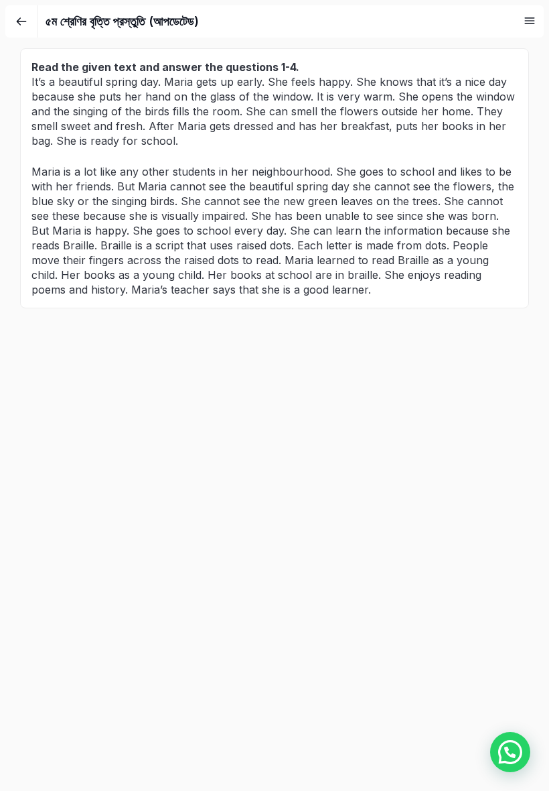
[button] (510, 752)
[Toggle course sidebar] (529, 21)
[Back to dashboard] (21, 21)
